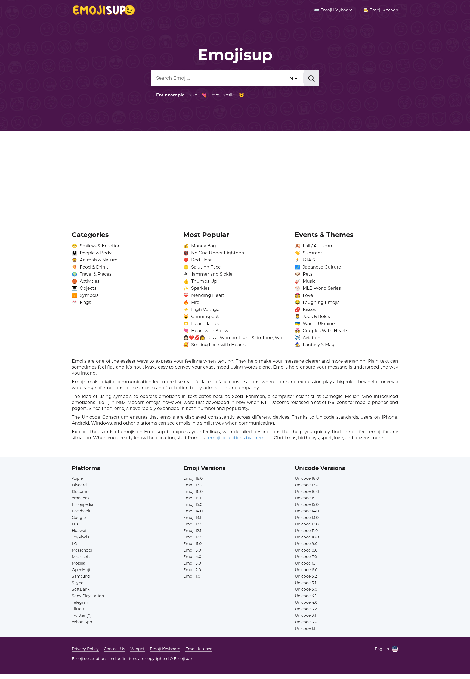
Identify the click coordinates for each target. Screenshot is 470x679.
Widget (137, 648)
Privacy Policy (85, 648)
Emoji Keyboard (165, 648)
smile (229, 95)
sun (193, 95)
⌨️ (333, 10)
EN (290, 78)
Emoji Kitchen (198, 648)
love (215, 95)
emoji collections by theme (237, 437)
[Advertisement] (235, 177)
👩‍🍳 (380, 10)
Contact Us (114, 648)
